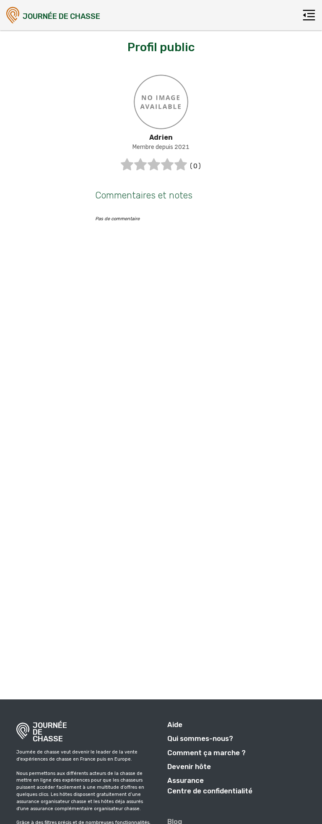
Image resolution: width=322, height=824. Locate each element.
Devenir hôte (189, 766)
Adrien (161, 137)
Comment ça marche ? (206, 752)
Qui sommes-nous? (200, 738)
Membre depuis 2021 (161, 147)
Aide (174, 724)
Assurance (185, 780)
